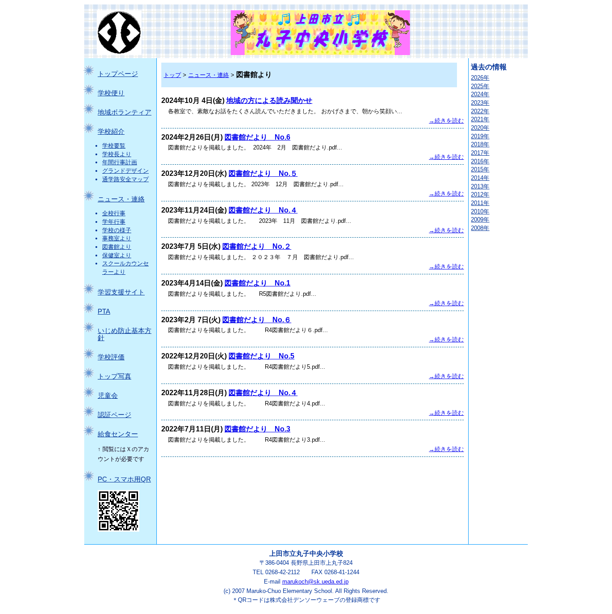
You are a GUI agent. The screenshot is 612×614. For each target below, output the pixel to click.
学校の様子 (116, 230)
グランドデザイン (125, 170)
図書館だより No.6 (257, 137)
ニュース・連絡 (121, 199)
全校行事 (113, 213)
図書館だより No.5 (261, 356)
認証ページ (114, 414)
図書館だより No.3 (257, 429)
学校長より (116, 154)
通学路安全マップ (125, 179)
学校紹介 (111, 131)
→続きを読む (446, 120)
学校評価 (111, 357)
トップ (172, 75)
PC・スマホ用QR (124, 479)
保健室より (116, 255)
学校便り (111, 93)
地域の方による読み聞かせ (269, 100)
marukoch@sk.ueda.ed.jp (315, 581)
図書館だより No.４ (262, 210)
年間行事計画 (119, 162)
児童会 (108, 395)
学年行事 (113, 221)
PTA (104, 311)
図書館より (116, 246)
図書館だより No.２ (256, 246)
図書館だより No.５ (262, 173)
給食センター (118, 434)
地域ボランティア (124, 112)
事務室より (116, 238)
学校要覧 (113, 145)
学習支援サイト (121, 292)
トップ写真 (114, 376)
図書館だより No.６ (256, 320)
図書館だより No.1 (257, 283)
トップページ (118, 73)
